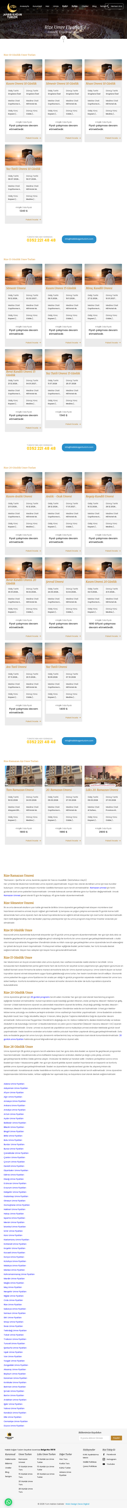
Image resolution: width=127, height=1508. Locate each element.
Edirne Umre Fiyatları (14, 1174)
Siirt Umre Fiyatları (13, 1317)
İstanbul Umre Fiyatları (15, 1226)
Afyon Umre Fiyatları (14, 1092)
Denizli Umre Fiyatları (14, 1166)
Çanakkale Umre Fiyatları (16, 1153)
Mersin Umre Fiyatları (14, 1222)
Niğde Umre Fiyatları (14, 1295)
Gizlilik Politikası (89, 1462)
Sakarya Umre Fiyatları (15, 1308)
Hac (47, 6)
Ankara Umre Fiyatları (14, 1105)
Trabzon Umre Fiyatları (15, 1339)
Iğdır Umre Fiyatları (13, 1404)
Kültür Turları (75, 6)
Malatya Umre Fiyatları (15, 1265)
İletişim (103, 6)
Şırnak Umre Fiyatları (14, 1391)
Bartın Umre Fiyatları (14, 1395)
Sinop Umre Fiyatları (13, 1321)
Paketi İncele (32, 138)
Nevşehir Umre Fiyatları (15, 1291)
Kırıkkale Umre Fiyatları (15, 1382)
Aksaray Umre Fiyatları (15, 1369)
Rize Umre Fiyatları (13, 1304)
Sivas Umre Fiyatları (13, 1326)
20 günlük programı (40, 997)
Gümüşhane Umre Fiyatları (17, 1205)
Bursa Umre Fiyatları (13, 1148)
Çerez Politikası (90, 1466)
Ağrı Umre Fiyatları (13, 1096)
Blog (94, 6)
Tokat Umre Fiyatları (14, 1334)
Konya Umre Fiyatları (14, 1257)
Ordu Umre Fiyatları (13, 1300)
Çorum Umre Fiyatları (14, 1161)
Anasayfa (24, 6)
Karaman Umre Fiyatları (15, 1378)
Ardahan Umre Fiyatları (15, 1399)
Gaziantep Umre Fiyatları (16, 1196)
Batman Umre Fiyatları (15, 1386)
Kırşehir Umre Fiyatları (14, 1248)
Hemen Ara (116, 6)
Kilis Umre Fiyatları (12, 1417)
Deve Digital (83, 1504)
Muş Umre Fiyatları (13, 1287)
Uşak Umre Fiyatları (13, 1352)
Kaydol (116, 1438)
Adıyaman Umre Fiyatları (16, 1088)
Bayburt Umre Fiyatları (15, 1373)
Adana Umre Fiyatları (14, 1083)
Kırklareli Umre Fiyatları (15, 1244)
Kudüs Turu (65, 6)
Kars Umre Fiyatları (13, 1235)
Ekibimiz (8, 1463)
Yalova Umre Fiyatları (14, 1408)
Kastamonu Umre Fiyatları (16, 1239)
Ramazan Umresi (12, 895)
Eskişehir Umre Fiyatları (15, 1192)
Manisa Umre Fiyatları (14, 1270)
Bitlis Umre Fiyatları (13, 1135)
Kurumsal (37, 6)
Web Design (71, 1504)
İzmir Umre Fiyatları (13, 1231)
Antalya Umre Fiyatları (15, 1109)
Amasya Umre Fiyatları (15, 1101)
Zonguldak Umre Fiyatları (16, 1365)
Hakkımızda (10, 1459)
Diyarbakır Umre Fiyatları (16, 1170)
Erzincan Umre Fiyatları (15, 1183)
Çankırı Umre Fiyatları (14, 1157)
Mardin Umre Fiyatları (14, 1278)
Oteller (85, 6)
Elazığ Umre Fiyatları (14, 1179)
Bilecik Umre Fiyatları (14, 1127)
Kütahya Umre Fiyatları (15, 1261)
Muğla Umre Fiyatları (14, 1282)
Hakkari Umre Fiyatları (14, 1209)
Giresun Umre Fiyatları (14, 1200)
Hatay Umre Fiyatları (14, 1213)
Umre (56, 6)
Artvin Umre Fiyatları (14, 1114)
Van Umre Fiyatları (13, 1356)
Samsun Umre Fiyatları (15, 1313)
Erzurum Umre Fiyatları (15, 1187)
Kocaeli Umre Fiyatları (14, 1252)
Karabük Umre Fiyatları (15, 1412)
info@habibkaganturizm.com (79, 239)
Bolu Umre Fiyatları (13, 1140)
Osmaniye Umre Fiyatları (16, 1421)
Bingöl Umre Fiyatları (14, 1131)
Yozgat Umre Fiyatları (14, 1360)
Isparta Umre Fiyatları (14, 1218)
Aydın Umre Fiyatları (13, 1118)
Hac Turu (63, 1459)
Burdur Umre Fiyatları (14, 1144)
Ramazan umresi (98, 887)
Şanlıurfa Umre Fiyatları (15, 1347)
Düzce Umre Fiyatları (14, 1425)
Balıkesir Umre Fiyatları (15, 1122)
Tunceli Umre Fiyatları (14, 1343)
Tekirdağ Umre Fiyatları (15, 1330)
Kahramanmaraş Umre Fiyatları (19, 1274)
